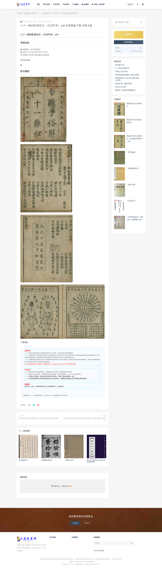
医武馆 (34, 13)
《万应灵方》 (132, 201)
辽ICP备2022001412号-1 (91, 564)
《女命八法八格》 (120, 87)
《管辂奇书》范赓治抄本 (123, 83)
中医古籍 (24, 342)
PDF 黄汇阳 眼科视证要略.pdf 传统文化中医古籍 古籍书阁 (39, 418)
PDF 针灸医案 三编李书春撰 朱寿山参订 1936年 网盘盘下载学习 (85, 420)
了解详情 (86, 523)
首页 (38, 4)
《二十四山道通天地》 (122, 68)
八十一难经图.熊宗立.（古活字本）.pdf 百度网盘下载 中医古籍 (49, 395)
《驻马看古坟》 (120, 65)
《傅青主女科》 (69, 460)
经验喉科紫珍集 (46, 460)
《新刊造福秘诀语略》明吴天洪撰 (126, 75)
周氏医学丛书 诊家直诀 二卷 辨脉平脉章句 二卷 (134, 138)
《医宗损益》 (132, 152)
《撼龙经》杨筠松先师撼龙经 (124, 90)
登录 (70, 486)
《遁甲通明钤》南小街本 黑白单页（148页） (126, 79)
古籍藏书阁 (27, 13)
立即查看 (75, 523)
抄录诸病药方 (23, 460)
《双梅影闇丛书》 (133, 168)
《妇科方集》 (132, 184)
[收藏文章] (29, 405)
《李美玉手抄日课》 (121, 71)
